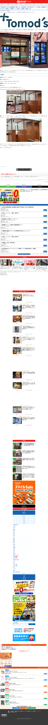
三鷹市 (15, 556)
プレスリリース (3, 166)
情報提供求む (18, 711)
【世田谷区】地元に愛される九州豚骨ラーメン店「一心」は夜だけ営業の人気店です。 (28, 373)
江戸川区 (14, 526)
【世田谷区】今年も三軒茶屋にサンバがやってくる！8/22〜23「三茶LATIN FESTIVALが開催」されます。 (28, 408)
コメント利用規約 (46, 181)
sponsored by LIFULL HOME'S (42, 667)
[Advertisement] (24, 283)
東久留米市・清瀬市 (16, 559)
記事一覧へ (24, 184)
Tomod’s (1, 12)
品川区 (14, 550)
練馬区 (14, 541)
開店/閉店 (2, 274)
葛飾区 (14, 529)
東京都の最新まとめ (16, 524)
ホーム (10, 711)
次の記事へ (39, 184)
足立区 (14, 532)
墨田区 (14, 530)
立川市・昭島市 (15, 564)
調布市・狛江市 (15, 558)
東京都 (9, 10)
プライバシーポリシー (38, 711)
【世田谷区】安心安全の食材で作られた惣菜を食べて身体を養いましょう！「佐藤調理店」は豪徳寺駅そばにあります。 (28, 349)
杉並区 (14, 544)
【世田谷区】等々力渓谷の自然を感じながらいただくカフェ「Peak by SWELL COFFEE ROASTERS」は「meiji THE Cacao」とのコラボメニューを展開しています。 (28, 476)
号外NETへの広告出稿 (24, 711)
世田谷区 (29, 1)
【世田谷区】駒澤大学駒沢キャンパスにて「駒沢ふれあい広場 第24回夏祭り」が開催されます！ (28, 327)
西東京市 (14, 553)
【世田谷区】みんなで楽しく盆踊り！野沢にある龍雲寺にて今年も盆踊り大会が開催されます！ (28, 418)
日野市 (14, 567)
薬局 (5, 273)
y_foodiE (6, 274)
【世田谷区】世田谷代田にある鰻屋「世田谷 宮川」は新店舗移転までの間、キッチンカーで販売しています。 (28, 452)
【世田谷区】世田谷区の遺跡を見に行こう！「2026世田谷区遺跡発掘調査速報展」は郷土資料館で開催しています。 (28, 444)
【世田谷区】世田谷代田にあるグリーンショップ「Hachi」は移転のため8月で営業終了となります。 (28, 467)
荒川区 (14, 533)
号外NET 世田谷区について (13, 712)
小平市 (14, 561)
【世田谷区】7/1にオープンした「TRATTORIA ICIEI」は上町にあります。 (28, 295)
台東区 (14, 535)
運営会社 (13, 711)
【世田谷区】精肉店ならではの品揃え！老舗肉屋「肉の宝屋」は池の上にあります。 (28, 459)
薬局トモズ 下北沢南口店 (4, 147)
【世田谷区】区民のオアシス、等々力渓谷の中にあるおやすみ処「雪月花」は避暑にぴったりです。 (28, 383)
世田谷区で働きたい (4, 204)
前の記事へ (8, 184)
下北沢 (3, 273)
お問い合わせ (31, 711)
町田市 (14, 570)
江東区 (14, 527)
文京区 (14, 538)
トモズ (1, 273)
